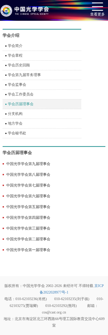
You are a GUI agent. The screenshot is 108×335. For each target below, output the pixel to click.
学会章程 (15, 55)
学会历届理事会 (21, 104)
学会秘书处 (17, 133)
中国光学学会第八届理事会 (28, 175)
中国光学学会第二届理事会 (28, 239)
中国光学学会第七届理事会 (28, 185)
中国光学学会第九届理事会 (28, 164)
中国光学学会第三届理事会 (28, 228)
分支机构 (15, 114)
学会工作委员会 (21, 94)
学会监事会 (17, 85)
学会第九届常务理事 (24, 75)
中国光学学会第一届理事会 (28, 250)
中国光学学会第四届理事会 (28, 218)
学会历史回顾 (19, 65)
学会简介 (15, 46)
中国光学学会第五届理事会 (28, 207)
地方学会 (15, 123)
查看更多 (97, 14)
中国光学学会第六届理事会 (28, 196)
